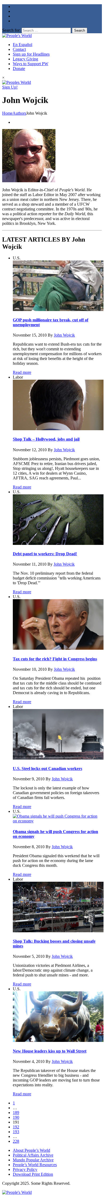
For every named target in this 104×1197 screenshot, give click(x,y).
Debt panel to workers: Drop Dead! (45, 554)
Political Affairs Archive (33, 1155)
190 (16, 1117)
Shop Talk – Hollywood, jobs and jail (46, 439)
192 (16, 1127)
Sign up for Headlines (31, 54)
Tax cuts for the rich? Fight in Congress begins (55, 659)
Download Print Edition (33, 1174)
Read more (22, 372)
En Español (22, 44)
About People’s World (31, 1150)
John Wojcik (64, 335)
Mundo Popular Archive (33, 1160)
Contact (19, 49)
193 (16, 1131)
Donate (19, 68)
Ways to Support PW (30, 63)
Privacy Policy (25, 1169)
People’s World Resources (35, 1164)
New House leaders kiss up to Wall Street (49, 1051)
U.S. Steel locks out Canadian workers (47, 768)
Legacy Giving (25, 59)
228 (16, 1141)
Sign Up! (10, 87)
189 (16, 1112)
